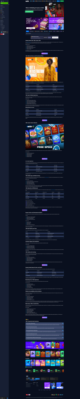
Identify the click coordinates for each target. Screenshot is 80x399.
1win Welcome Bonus (30, 340)
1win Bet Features (57, 340)
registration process (28, 42)
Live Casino (44, 340)
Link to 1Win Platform (28, 11)
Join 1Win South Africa (44, 53)
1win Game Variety (28, 341)
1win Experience (31, 341)
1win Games (41, 340)
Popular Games (53, 340)
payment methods (53, 189)
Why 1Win (34, 341)
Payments (50, 340)
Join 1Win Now (44, 317)
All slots (59, 349)
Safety (62, 340)
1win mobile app (47, 177)
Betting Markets (38, 340)
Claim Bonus (30, 28)
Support (60, 340)
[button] (45, 28)
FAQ (36, 341)
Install (47, 387)
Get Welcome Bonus (55, 37)
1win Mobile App (47, 340)
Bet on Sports (44, 120)
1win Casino (27, 340)
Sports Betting (34, 340)
